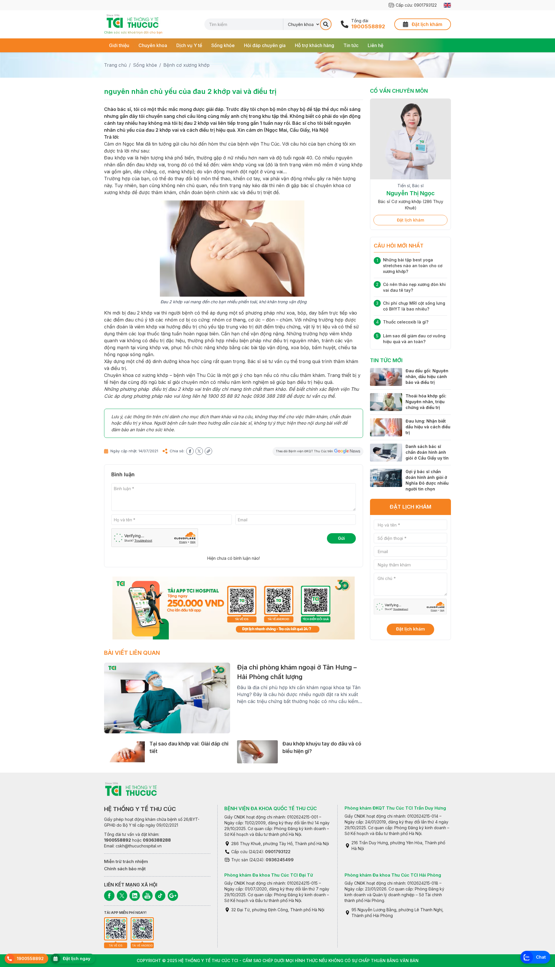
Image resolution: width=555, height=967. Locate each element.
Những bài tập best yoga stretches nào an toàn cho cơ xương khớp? (412, 265)
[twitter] (199, 451)
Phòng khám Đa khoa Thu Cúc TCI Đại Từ (268, 875)
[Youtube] (147, 895)
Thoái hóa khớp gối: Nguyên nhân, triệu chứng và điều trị (426, 401)
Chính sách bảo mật (125, 868)
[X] (122, 895)
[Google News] (173, 895)
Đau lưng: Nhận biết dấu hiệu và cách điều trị (428, 427)
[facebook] (190, 451)
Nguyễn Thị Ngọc (410, 193)
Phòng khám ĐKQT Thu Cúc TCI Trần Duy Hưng (395, 808)
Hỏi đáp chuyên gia (265, 45)
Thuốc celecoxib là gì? (405, 321)
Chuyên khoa (152, 45)
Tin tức (350, 45)
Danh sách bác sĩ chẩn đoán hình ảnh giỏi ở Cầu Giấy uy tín (427, 452)
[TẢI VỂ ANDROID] (142, 928)
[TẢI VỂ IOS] (115, 928)
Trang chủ (115, 65)
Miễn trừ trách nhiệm (126, 861)
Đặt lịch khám (410, 219)
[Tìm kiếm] (326, 24)
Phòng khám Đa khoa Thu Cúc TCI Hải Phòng (393, 875)
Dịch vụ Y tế (189, 45)
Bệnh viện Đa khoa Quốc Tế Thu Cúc (270, 808)
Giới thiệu (119, 45)
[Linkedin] (135, 895)
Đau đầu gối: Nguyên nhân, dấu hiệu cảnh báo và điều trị (427, 376)
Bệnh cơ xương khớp (186, 65)
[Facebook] (109, 895)
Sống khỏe (223, 45)
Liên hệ (375, 45)
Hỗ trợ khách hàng (314, 45)
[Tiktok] (160, 895)
